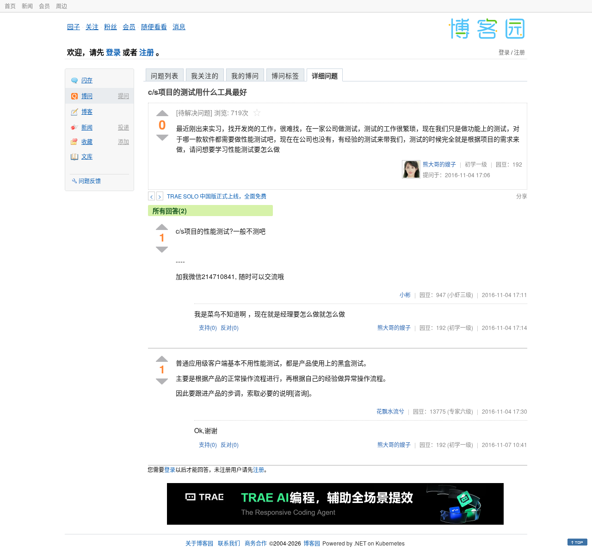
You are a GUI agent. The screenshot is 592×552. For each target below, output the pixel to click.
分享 (521, 196)
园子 (73, 26)
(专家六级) (460, 411)
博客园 (311, 543)
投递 (123, 127)
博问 (86, 95)
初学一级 (476, 164)
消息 (179, 26)
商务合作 (256, 543)
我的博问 (245, 75)
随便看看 (154, 26)
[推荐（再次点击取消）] (162, 113)
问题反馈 (90, 181)
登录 (113, 52)
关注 (92, 26)
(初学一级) (460, 327)
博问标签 (285, 75)
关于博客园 (199, 543)
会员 (44, 6)
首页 (10, 6)
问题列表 (165, 75)
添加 (123, 141)
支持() (208, 327)
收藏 (86, 141)
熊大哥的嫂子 (439, 164)
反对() (230, 327)
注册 (146, 52)
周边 (61, 6)
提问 (123, 95)
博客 (86, 111)
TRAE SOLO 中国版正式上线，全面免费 (216, 196)
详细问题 (325, 75)
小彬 (405, 294)
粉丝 (110, 26)
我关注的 (205, 75)
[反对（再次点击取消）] (162, 137)
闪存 (86, 80)
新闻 (27, 6)
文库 (86, 156)
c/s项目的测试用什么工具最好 (197, 92)
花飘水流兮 (390, 411)
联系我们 (229, 543)
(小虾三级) (460, 294)
